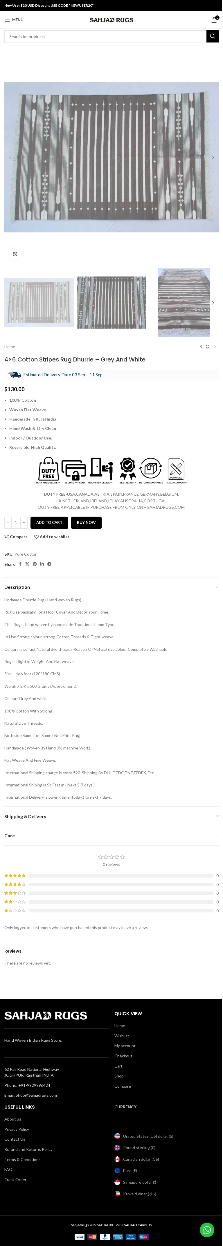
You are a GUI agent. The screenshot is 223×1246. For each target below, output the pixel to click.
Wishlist (121, 1035)
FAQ (8, 1169)
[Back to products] (208, 346)
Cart (118, 1066)
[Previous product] (201, 346)
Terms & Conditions (22, 1159)
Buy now (86, 522)
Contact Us (14, 1139)
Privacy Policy (16, 1129)
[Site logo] (111, 19)
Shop (119, 1075)
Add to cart (49, 522)
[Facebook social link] (20, 564)
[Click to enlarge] (15, 253)
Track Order (15, 1179)
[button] (10, 157)
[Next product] (215, 346)
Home (9, 346)
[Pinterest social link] (35, 564)
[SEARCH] (212, 36)
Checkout (123, 1055)
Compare (122, 1086)
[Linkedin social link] (42, 564)
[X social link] (27, 564)
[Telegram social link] (49, 564)
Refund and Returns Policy (28, 1149)
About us (12, 1118)
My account (125, 1045)
